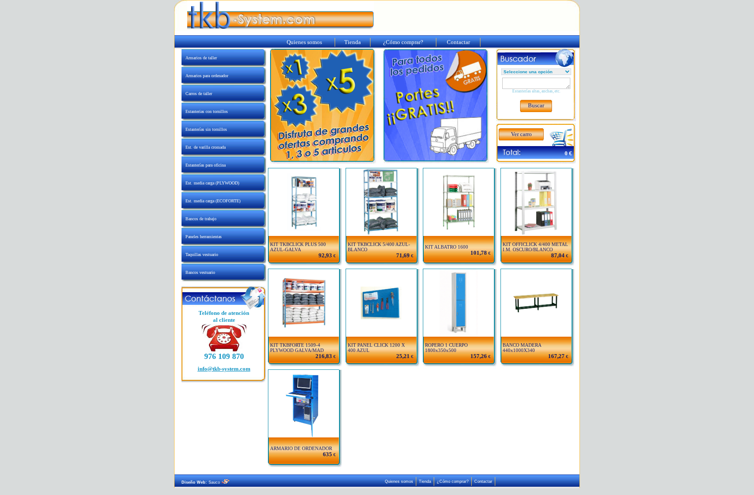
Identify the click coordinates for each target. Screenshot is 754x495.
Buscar (536, 105)
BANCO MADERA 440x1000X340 (522, 347)
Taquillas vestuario (200, 254)
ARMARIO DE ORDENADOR (301, 448)
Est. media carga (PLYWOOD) (210, 183)
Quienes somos (304, 42)
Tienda (352, 42)
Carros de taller (197, 93)
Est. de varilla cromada (204, 147)
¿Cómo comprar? (403, 42)
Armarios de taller (199, 57)
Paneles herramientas (202, 236)
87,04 (558, 255)
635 (327, 454)
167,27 (556, 356)
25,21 (403, 356)
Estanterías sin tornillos (204, 129)
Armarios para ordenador (205, 75)
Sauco (215, 482)
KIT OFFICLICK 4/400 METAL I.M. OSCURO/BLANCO (535, 247)
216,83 (323, 356)
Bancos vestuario (198, 272)
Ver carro (521, 134)
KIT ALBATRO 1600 (446, 246)
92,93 (325, 255)
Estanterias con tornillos (205, 111)
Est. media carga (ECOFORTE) (211, 200)
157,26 (478, 356)
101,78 (478, 252)
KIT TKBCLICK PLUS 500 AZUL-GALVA (298, 247)
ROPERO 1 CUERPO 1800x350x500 (446, 347)
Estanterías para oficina (204, 165)
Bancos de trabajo (199, 218)
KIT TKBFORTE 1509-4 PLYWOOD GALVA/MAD (297, 347)
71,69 (403, 255)
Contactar (458, 42)
